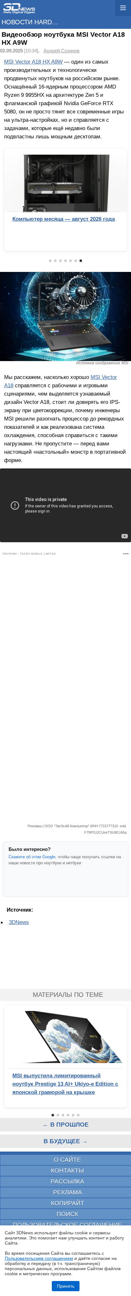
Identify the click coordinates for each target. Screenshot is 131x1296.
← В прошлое (66, 1124)
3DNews (19, 922)
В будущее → (66, 1141)
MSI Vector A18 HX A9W (33, 61)
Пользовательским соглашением (39, 1258)
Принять (65, 1286)
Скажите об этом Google (32, 856)
